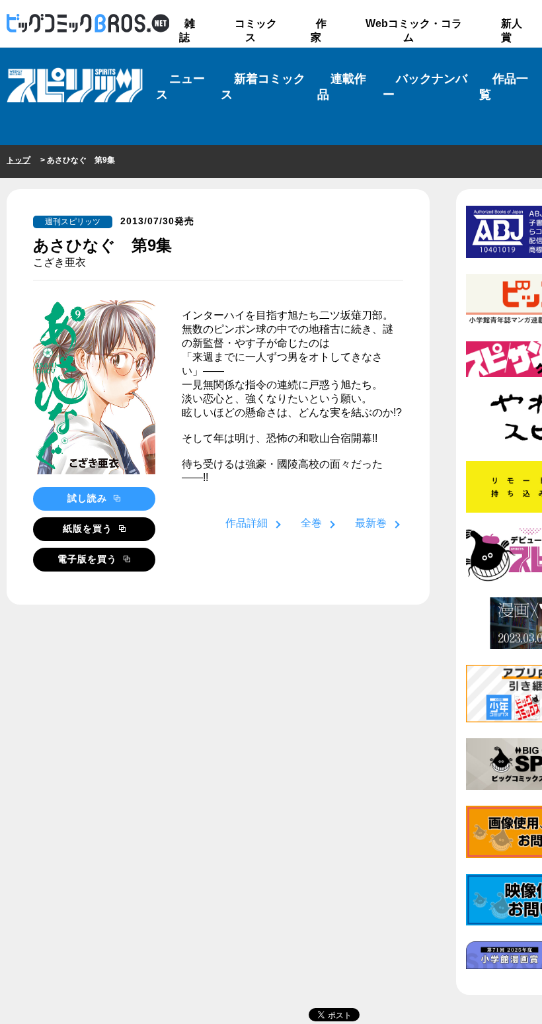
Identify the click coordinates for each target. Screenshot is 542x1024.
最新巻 (371, 523)
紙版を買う (89, 528)
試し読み (88, 498)
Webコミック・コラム (414, 30)
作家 (319, 30)
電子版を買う (89, 559)
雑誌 (187, 30)
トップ (18, 160)
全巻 (311, 523)
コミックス (256, 30)
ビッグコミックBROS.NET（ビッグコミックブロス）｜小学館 (88, 24)
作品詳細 (246, 523)
